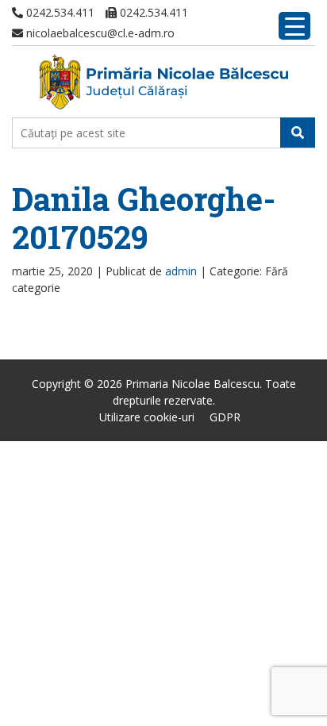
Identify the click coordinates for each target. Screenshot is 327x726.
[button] (297, 132)
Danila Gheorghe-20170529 (143, 218)
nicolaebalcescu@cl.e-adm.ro (99, 32)
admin (181, 270)
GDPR (225, 416)
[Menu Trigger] (294, 26)
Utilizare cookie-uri (146, 416)
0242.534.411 (58, 12)
